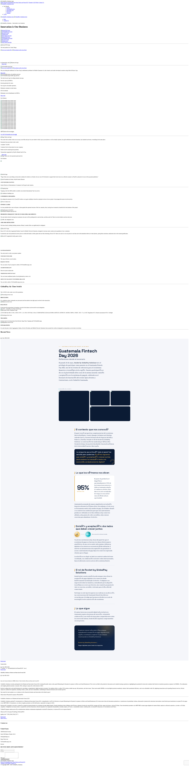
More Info (4, 64)
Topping (31, 2)
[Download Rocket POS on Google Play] (6, 50)
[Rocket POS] (5, 30)
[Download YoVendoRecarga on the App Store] (19, 68)
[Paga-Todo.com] (6, 35)
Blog (37, 2)
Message (3, 757)
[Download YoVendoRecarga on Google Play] (6, 68)
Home (2, 2)
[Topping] (4, 34)
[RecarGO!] (5, 33)
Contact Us (41, 2)
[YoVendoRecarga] (6, 31)
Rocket (5, 2)
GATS (34, 2)
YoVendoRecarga (11, 2)
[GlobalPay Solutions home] (7, 3)
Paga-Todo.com (19, 2)
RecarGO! (25, 2)
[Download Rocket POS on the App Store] (19, 50)
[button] (74, 406)
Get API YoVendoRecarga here (8, 134)
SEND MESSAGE (5, 759)
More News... (4, 718)
